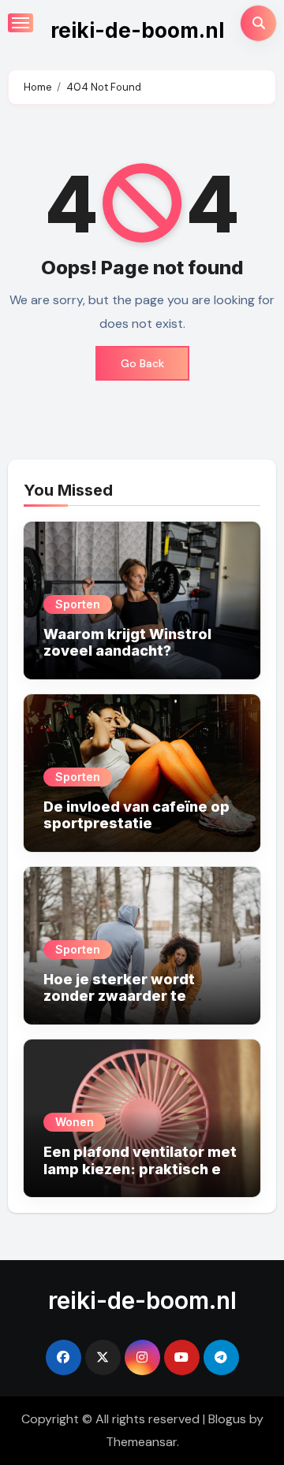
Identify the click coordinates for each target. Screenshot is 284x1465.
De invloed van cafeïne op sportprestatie (136, 815)
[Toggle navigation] (20, 22)
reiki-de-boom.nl (137, 30)
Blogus (227, 1419)
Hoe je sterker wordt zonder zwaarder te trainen (119, 996)
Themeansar (141, 1441)
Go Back (142, 363)
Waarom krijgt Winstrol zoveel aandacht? (127, 643)
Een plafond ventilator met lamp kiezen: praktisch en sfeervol (140, 1168)
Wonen (74, 1121)
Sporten (77, 604)
